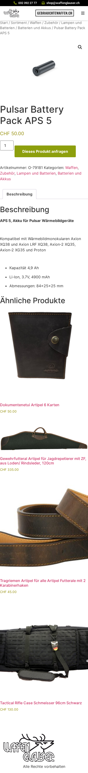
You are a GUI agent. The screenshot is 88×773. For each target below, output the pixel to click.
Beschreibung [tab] (19, 194)
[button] (83, 13)
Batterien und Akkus (34, 28)
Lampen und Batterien (36, 173)
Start (4, 23)
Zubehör (51, 23)
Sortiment (19, 23)
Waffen (35, 23)
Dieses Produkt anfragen (45, 151)
